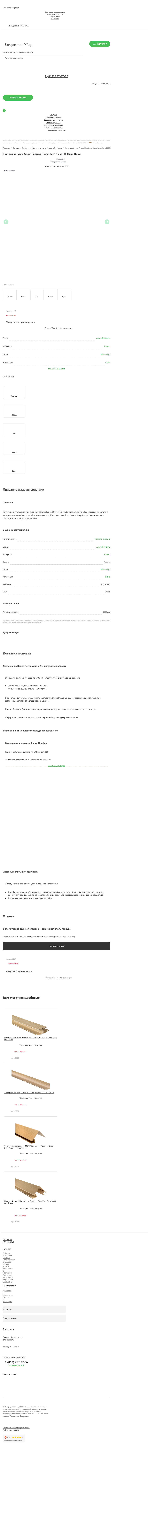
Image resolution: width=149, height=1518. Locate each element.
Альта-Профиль (103, 338)
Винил (107, 346)
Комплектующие (102, 539)
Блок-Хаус (105, 354)
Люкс (107, 362)
